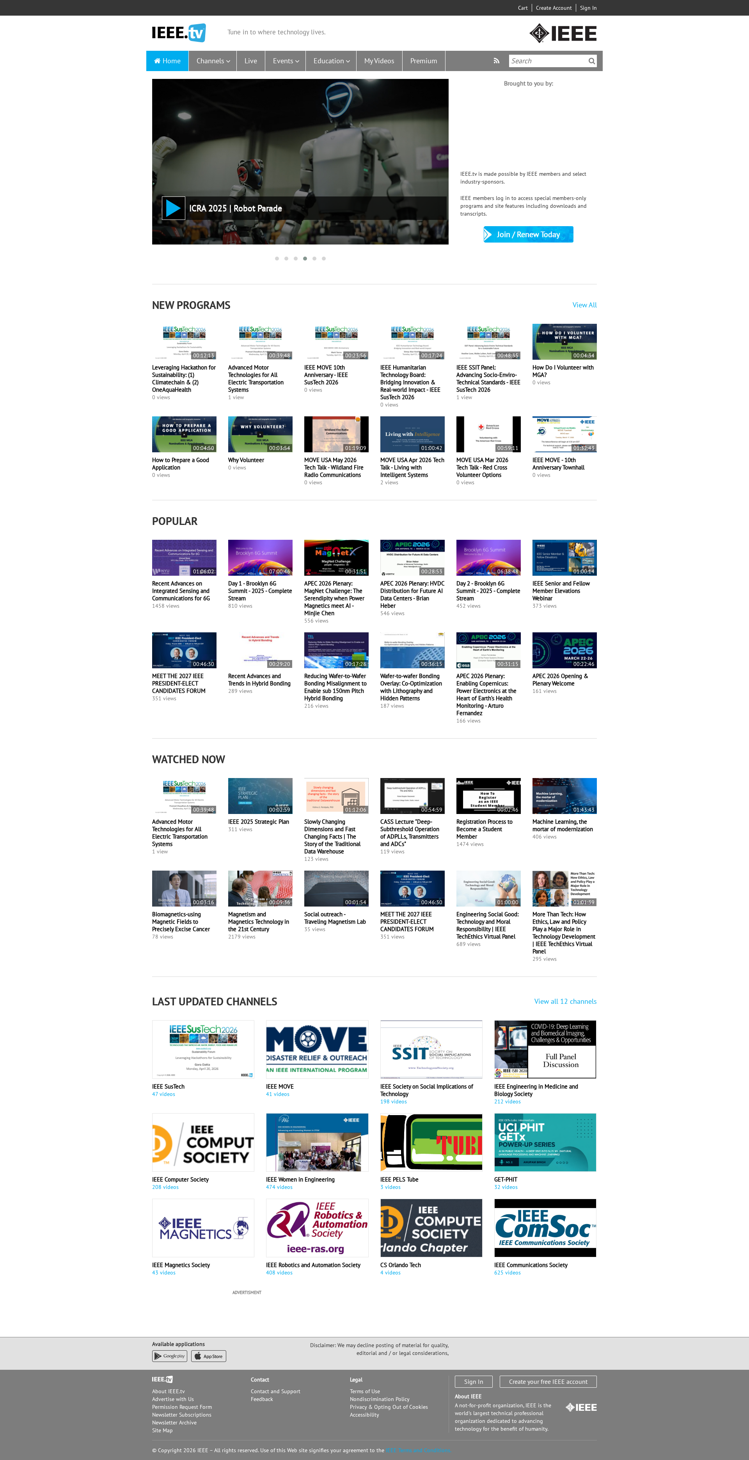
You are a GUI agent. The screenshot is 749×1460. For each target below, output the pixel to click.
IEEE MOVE (280, 1086)
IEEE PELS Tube (399, 1179)
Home (172, 60)
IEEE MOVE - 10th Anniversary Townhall (558, 463)
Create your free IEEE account (548, 1381)
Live (251, 60)
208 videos (165, 1186)
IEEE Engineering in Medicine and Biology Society (536, 1090)
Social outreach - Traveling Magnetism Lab (335, 917)
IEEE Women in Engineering (300, 1179)
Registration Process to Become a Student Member (484, 829)
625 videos (507, 1272)
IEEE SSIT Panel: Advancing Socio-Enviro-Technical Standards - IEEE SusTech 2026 (488, 378)
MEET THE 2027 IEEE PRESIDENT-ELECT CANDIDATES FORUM (179, 683)
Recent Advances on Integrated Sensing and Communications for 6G (181, 591)
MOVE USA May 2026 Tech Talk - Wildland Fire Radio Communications (334, 467)
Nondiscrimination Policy (380, 1399)
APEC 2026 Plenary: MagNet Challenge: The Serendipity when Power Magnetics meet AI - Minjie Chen (334, 598)
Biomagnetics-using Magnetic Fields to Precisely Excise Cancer (181, 921)
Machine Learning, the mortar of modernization (562, 825)
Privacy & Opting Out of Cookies (389, 1406)
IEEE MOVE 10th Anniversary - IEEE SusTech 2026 (326, 375)
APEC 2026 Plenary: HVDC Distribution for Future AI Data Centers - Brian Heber (412, 594)
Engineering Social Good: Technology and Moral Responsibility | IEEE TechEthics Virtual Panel (487, 925)
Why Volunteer (246, 460)
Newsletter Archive (174, 1422)
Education (329, 60)
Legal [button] (356, 1379)
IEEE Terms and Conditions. (418, 1450)
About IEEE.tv (168, 1391)
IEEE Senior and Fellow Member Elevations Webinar (561, 591)
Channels (210, 60)
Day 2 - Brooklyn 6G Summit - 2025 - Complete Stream (488, 591)
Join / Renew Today (528, 234)
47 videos (163, 1094)
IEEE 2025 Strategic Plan (258, 821)
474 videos (279, 1186)
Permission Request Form (182, 1406)
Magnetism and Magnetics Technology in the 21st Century (258, 921)
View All (585, 304)
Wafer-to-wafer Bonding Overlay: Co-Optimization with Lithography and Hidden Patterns (411, 687)
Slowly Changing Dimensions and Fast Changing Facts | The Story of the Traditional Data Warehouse (332, 836)
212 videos (507, 1101)
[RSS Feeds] (497, 60)
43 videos (164, 1272)
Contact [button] (260, 1379)
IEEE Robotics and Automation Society (313, 1265)
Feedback (262, 1399)
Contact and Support (275, 1391)
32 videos (506, 1186)
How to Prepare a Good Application (180, 463)
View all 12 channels (565, 1001)
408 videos (279, 1272)
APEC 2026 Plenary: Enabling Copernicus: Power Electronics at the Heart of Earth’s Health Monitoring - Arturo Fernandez (486, 694)
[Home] (179, 33)
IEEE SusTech (168, 1086)
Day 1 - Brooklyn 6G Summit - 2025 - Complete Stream (260, 591)
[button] (277, 258)
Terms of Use (365, 1391)
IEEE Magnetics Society (181, 1265)
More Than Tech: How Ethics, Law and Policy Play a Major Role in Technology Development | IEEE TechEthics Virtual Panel (563, 932)
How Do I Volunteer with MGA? (563, 371)
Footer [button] (160, 1379)
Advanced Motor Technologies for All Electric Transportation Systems (256, 378)
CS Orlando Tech (400, 1265)
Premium (423, 60)
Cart (523, 7)
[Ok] (592, 61)
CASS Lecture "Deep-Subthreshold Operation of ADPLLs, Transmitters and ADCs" (409, 833)
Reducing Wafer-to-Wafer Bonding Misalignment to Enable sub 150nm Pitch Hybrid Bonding (335, 687)
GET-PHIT (505, 1179)
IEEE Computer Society (180, 1179)
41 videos (277, 1094)
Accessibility (364, 1414)
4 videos (390, 1272)
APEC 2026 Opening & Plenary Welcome (560, 679)
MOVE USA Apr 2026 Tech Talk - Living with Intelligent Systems (412, 467)
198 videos (393, 1101)
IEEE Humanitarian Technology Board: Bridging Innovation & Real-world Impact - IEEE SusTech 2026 (410, 382)
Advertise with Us (173, 1399)
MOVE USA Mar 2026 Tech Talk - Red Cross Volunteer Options (482, 467)
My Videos (379, 60)
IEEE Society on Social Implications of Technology (426, 1090)
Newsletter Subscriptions (181, 1414)
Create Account (554, 7)
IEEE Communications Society (531, 1265)
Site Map (162, 1430)
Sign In (588, 7)
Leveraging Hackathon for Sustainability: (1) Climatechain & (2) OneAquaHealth (184, 378)
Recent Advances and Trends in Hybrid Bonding (259, 679)
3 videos (390, 1186)
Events (283, 60)
